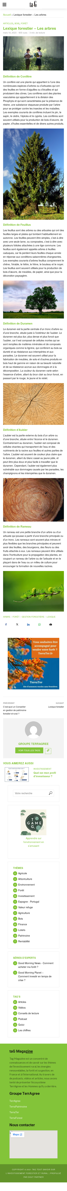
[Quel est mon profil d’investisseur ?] (16, 774)
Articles (8, 23)
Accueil (7, 14)
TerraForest (15, 1118)
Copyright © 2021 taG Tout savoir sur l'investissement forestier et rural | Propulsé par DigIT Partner (33, 1173)
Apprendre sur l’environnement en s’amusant (33, 841)
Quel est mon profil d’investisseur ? (45, 774)
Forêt (24, 23)
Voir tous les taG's (29, 750)
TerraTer (14, 1112)
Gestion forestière (33, 616)
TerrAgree (14, 1101)
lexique (51, 616)
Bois (17, 23)
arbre (6, 616)
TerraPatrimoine (18, 1106)
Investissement (42, 768)
